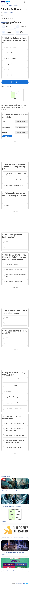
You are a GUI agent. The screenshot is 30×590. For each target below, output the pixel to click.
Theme (4, 521)
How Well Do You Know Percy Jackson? (12, 506)
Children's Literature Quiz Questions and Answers (15, 537)
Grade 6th (6, 16)
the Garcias (6, 127)
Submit (7, 136)
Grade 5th (11, 14)
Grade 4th (6, 14)
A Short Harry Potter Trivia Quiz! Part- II (12, 490)
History (11, 12)
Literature (6, 12)
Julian (4, 121)
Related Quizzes (6, 476)
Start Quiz (15, 82)
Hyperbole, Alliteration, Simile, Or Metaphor (13, 570)
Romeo (4, 133)
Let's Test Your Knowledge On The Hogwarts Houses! (13, 553)
